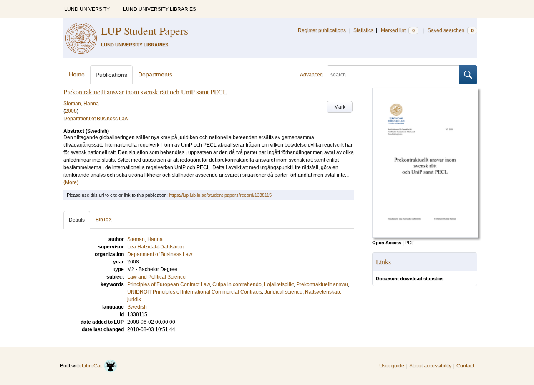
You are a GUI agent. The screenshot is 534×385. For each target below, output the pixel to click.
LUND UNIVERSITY (87, 9)
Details (77, 220)
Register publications (322, 30)
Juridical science (283, 292)
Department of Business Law (95, 119)
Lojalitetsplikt (279, 284)
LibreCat (93, 366)
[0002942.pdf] (425, 236)
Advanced (311, 75)
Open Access (386, 242)
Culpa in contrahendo (237, 284)
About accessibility (430, 366)
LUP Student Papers (144, 30)
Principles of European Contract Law (168, 284)
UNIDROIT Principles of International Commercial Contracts (194, 292)
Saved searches (451, 30)
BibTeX (104, 220)
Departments (155, 74)
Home (77, 74)
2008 (71, 111)
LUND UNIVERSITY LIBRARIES (159, 9)
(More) (70, 182)
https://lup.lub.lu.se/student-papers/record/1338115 (220, 195)
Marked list (398, 30)
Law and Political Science (156, 277)
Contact (465, 366)
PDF (409, 242)
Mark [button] (339, 107)
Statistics (363, 30)
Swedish (137, 307)
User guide (391, 366)
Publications (111, 74)
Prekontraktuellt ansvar (322, 284)
